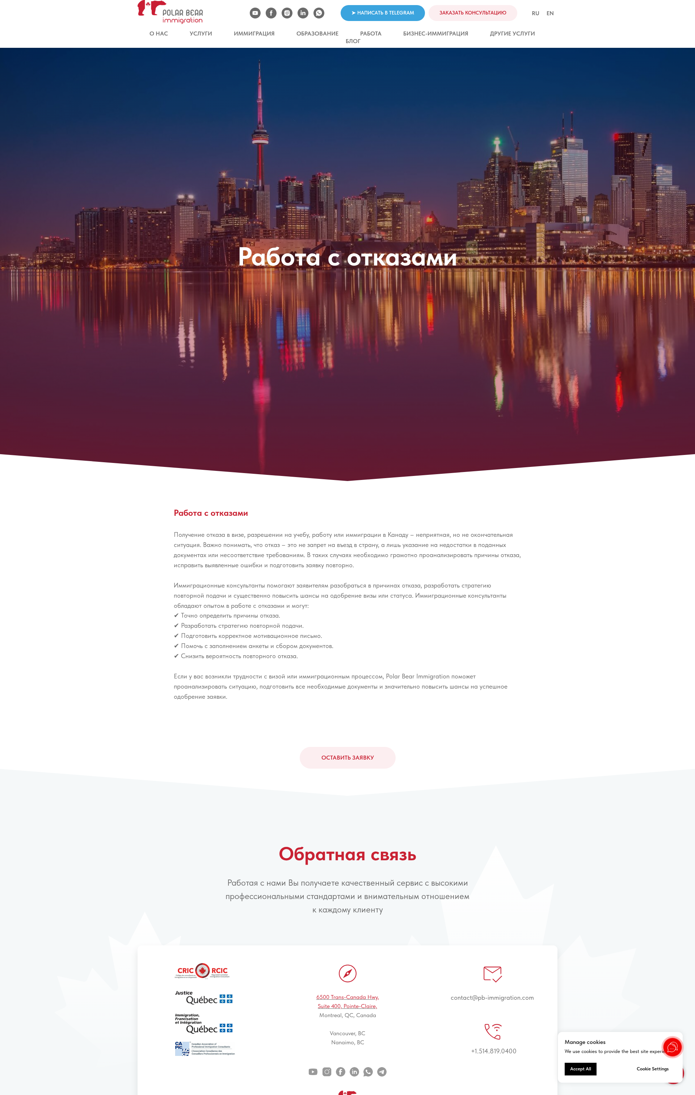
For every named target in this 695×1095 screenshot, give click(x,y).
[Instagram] (287, 13)
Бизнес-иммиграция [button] (435, 33)
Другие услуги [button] (512, 33)
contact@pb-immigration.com (492, 997)
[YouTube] (255, 13)
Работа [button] (371, 33)
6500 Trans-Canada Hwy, (347, 997)
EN (550, 13)
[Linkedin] (303, 13)
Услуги (201, 33)
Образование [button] (317, 33)
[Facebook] (271, 13)
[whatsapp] (318, 13)
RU (535, 13)
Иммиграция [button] (254, 33)
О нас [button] (158, 33)
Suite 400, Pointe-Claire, (347, 1006)
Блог (353, 41)
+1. (475, 1051)
